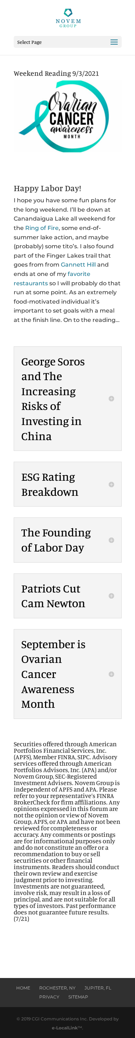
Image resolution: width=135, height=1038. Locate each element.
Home (23, 988)
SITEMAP (78, 997)
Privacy (49, 997)
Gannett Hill (78, 264)
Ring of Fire (42, 228)
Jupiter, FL (98, 988)
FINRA (66, 757)
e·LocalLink (65, 1027)
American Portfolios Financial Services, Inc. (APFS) (65, 750)
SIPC (83, 757)
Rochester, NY (57, 988)
